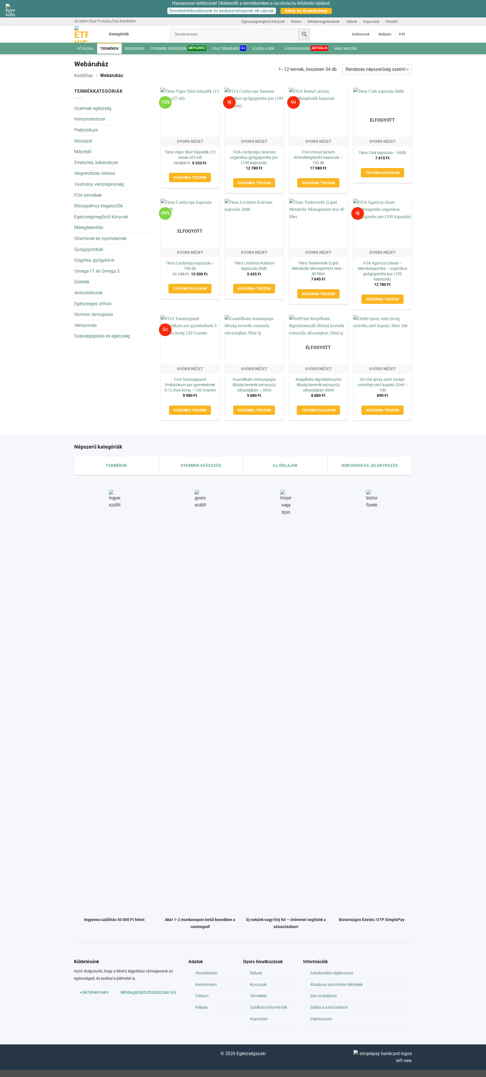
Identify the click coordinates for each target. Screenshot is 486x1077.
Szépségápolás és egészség (102, 336)
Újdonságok (297, 48)
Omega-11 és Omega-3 (97, 271)
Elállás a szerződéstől (329, 1007)
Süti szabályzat (323, 996)
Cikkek (351, 21)
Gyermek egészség (168, 48)
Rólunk (256, 973)
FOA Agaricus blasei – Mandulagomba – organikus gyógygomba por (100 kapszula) (382, 271)
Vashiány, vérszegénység (99, 184)
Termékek (109, 48)
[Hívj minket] (409, 21)
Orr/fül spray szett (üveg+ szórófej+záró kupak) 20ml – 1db (382, 384)
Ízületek (81, 281)
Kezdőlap (83, 75)
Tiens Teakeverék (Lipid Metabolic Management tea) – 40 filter (318, 268)
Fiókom (201, 996)
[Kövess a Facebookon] (79, 1054)
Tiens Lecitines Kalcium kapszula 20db (254, 266)
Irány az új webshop (306, 10)
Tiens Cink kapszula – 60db (382, 152)
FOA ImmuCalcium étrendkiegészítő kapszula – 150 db (318, 157)
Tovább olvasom (382, 173)
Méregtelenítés (88, 227)
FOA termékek (225, 48)
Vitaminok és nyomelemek (100, 238)
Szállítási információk (268, 1007)
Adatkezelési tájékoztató (331, 973)
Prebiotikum (86, 130)
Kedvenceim (206, 984)
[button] (132, 34)
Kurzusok (134, 48)
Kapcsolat (371, 21)
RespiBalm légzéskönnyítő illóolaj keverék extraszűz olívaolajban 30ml (318, 384)
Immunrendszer (89, 119)
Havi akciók (345, 48)
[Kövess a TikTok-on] (88, 1054)
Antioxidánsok (88, 292)
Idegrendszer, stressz (94, 173)
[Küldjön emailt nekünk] (403, 21)
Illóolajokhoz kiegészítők (98, 206)
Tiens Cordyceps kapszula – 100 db (190, 266)
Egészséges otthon (93, 303)
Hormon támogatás (93, 314)
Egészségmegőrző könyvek (263, 21)
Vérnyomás (85, 325)
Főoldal (85, 48)
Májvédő (82, 151)
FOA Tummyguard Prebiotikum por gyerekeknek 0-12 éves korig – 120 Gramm (190, 384)
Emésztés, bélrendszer (96, 162)
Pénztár (392, 21)
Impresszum (321, 1019)
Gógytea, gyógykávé (94, 260)
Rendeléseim (206, 973)
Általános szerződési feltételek (336, 984)
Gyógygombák (88, 249)
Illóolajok (263, 48)
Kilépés (201, 1007)
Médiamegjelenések (323, 21)
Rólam (296, 21)
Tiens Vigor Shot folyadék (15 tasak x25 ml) (190, 155)
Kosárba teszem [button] (190, 177)
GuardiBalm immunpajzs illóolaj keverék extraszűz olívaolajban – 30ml (254, 384)
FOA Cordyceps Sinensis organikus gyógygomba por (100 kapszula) (254, 157)
